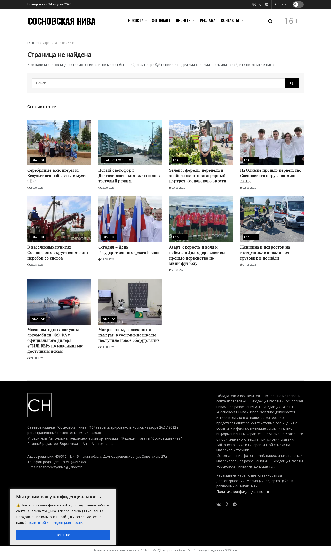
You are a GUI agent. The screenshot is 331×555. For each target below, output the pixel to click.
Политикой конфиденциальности (55, 522)
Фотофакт (161, 20)
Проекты (184, 20)
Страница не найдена (59, 43)
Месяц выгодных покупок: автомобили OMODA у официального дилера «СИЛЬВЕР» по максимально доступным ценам (55, 340)
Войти (282, 4)
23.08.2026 (107, 187)
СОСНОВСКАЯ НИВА (61, 20)
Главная (33, 43)
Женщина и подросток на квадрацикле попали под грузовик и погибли (265, 253)
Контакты (230, 20)
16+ (291, 20)
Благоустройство (116, 160)
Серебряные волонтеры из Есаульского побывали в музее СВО (57, 176)
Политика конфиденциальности (242, 491)
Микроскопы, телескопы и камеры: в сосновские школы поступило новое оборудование (129, 335)
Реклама (208, 20)
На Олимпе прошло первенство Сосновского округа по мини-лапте (271, 176)
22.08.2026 (249, 187)
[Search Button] (292, 83)
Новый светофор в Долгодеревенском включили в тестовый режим (129, 176)
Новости (135, 20)
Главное (38, 160)
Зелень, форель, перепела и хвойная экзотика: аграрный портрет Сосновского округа (197, 176)
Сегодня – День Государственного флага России (129, 250)
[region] (63, 517)
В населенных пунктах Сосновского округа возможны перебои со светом (58, 253)
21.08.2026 (178, 270)
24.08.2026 (36, 187)
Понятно (63, 534)
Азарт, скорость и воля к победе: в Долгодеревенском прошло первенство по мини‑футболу (197, 255)
